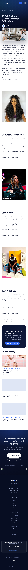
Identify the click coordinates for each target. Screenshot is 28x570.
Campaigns (14, 492)
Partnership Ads (14, 495)
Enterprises (14, 520)
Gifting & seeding (14, 490)
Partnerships (14, 486)
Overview (14, 503)
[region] (14, 557)
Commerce (14, 497)
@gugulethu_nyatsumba (18, 151)
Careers (14, 537)
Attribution (14, 507)
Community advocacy (14, 488)
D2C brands (14, 518)
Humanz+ (14, 505)
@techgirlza (15, 229)
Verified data (14, 510)
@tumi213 (14, 307)
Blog (3, 10)
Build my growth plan (12, 343)
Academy (14, 531)
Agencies (14, 522)
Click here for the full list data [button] (10, 157)
